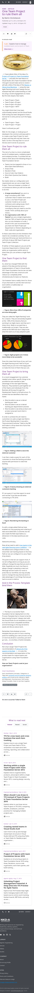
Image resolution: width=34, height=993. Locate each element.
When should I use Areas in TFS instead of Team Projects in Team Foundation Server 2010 (17, 798)
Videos (2, 949)
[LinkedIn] (4, 934)
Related (9, 724)
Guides (2, 951)
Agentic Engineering (6, 943)
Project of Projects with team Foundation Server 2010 (17, 855)
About (2, 959)
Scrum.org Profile (5, 962)
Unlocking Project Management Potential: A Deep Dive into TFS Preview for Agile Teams (16, 884)
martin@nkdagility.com (17, 990)
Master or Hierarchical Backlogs (16, 86)
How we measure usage (7, 979)
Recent (17, 724)
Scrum (25, 724)
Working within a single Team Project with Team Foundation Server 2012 (15, 767)
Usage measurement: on (8, 982)
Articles (2, 946)
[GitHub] (7, 934)
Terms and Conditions (6, 976)
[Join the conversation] (26, 33)
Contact (24, 2)
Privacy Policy (4, 973)
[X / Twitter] (10, 934)
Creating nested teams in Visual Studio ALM (15, 827)
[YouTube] (1, 934)
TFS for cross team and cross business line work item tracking (16, 738)
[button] (18, 2)
